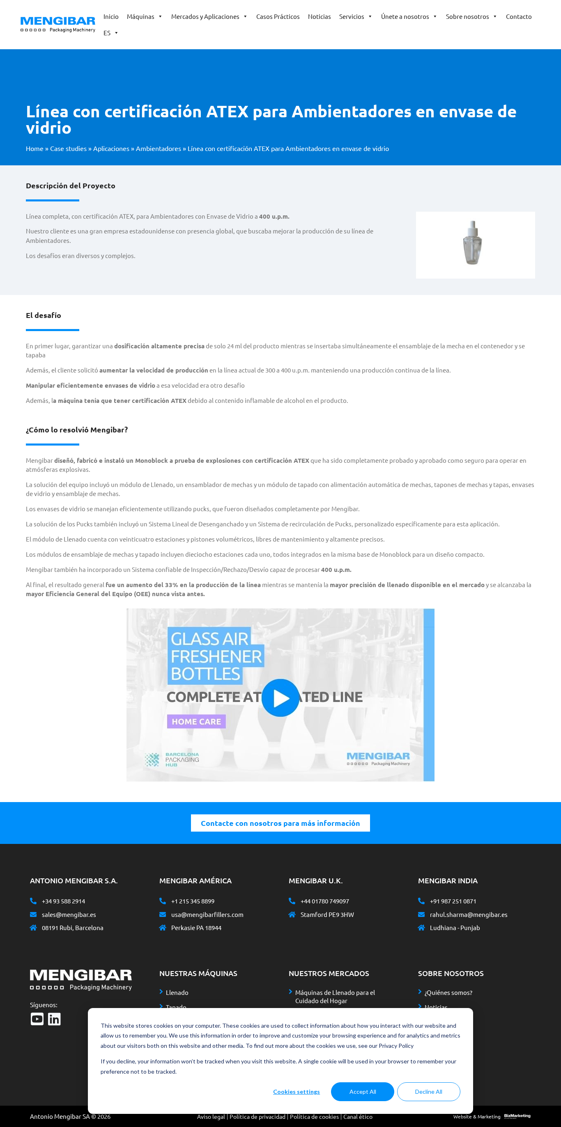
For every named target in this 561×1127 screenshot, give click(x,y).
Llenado (177, 992)
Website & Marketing (477, 1116)
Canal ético (357, 1116)
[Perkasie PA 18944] (162, 927)
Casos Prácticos (278, 16)
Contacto (519, 16)
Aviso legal (211, 1116)
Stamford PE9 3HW (327, 914)
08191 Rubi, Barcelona (72, 927)
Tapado (176, 1007)
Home (35, 148)
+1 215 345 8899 (192, 901)
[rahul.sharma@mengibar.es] (421, 914)
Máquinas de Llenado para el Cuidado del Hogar (335, 996)
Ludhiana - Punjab (455, 927)
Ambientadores (158, 148)
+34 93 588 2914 (63, 901)
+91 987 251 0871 (453, 901)
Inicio (111, 16)
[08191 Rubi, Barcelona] (33, 927)
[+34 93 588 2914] (33, 901)
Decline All (428, 1091)
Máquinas (140, 16)
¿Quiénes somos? (448, 992)
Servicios (351, 16)
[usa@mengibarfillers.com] (162, 914)
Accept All (362, 1091)
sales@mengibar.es (69, 914)
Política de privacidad (257, 1116)
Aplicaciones (111, 148)
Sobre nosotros (467, 16)
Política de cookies (314, 1116)
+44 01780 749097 (325, 901)
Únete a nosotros (405, 16)
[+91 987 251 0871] (421, 901)
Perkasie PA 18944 (196, 927)
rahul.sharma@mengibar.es (469, 914)
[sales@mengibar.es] (33, 914)
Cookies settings (296, 1091)
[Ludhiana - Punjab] (421, 927)
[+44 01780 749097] (292, 901)
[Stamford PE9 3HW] (292, 914)
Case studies (68, 148)
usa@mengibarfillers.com (207, 914)
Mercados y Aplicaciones (205, 16)
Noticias (319, 16)
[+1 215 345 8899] (162, 901)
